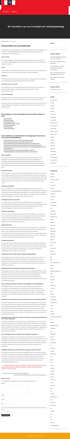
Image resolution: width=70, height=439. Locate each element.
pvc (51, 362)
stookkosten (23, 367)
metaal (51, 337)
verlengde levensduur (37, 367)
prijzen (51, 359)
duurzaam (18, 365)
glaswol (52, 268)
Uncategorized (53, 397)
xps (51, 417)
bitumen (52, 188)
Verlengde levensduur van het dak (11, 123)
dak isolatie (53, 211)
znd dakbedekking (54, 425)
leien (51, 319)
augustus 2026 (53, 100)
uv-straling (29, 367)
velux (51, 399)
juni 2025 (52, 140)
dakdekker (52, 222)
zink (51, 419)
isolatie (44, 365)
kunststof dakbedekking (55, 317)
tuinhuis (52, 394)
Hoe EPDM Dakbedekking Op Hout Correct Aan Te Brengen (58, 57)
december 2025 (53, 123)
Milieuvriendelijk (8, 118)
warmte (8, 368)
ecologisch (23, 365)
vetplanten (3, 368)
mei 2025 (52, 143)
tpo (51, 391)
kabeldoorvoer (53, 302)
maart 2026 (52, 114)
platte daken (53, 354)
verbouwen (52, 402)
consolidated (53, 205)
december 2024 (53, 157)
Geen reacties (13, 41)
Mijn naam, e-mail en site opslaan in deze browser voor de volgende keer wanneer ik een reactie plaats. (23, 408)
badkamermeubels (54, 179)
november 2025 (53, 126)
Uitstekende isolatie (8, 120)
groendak (40, 365)
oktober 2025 (53, 128)
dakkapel (52, 228)
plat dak (52, 351)
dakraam (52, 239)
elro (51, 257)
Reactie (3, 383)
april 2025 (52, 146)
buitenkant (52, 194)
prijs (51, 357)
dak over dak (53, 214)
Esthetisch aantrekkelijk (9, 125)
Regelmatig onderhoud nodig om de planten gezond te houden (18, 142)
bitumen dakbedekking (55, 191)
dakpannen (53, 234)
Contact (14, 11)
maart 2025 (52, 148)
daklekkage (53, 231)
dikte (51, 245)
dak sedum (13, 365)
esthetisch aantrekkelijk (32, 365)
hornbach (52, 288)
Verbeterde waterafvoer (9, 122)
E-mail (3, 399)
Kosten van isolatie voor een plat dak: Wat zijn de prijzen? (15, 373)
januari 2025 (53, 154)
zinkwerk (52, 422)
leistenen (52, 322)
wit (51, 414)
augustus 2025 (53, 134)
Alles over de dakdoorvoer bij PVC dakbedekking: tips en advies (57, 73)
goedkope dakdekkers (55, 271)
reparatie (52, 374)
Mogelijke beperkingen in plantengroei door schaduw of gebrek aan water (21, 151)
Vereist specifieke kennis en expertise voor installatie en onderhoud (19, 150)
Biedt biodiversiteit (8, 127)
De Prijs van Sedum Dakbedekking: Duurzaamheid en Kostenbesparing (30, 375)
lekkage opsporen (54, 325)
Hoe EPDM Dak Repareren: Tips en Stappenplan (58, 62)
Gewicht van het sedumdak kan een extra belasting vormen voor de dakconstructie (22, 145)
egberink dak (53, 254)
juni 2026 (52, 106)
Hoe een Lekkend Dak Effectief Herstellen (57, 78)
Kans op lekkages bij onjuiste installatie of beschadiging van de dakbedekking (22, 143)
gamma (52, 265)
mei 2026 (52, 108)
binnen (52, 182)
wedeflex (52, 411)
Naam (3, 395)
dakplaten (52, 236)
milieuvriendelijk (5, 367)
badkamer (52, 176)
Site (2, 403)
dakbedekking (53, 216)
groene (51, 282)
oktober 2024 (53, 163)
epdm (51, 259)
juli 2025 (52, 137)
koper (51, 308)
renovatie (52, 368)
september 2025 (54, 131)
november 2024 (53, 160)
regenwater (12, 367)
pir (50, 345)
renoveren (52, 371)
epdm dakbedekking (55, 262)
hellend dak (53, 285)
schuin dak (52, 379)
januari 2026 (53, 120)
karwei (51, 305)
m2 (51, 331)
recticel (52, 365)
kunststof (52, 314)
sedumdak (17, 367)
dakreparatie (53, 242)
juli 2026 (52, 103)
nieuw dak (52, 339)
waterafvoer (13, 368)
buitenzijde (52, 196)
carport (52, 199)
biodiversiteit (7, 365)
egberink (52, 251)
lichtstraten (52, 328)
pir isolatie (52, 348)
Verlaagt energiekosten (9, 128)
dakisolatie (52, 225)
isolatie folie (53, 297)
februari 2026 (53, 117)
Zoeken (52, 43)
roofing (52, 377)
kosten (51, 311)
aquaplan (52, 174)
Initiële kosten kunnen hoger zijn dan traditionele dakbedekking (18, 140)
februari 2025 (53, 151)
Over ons (6, 11)
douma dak (52, 248)
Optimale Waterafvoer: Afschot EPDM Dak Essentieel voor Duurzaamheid (57, 68)
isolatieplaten (53, 299)
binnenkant (53, 185)
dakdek (52, 219)
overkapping (53, 342)
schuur (51, 382)
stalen (51, 388)
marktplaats (53, 334)
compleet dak (53, 202)
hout (51, 291)
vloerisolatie (53, 405)
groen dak (52, 277)
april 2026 (52, 111)
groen (51, 274)
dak (51, 208)
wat (51, 408)
